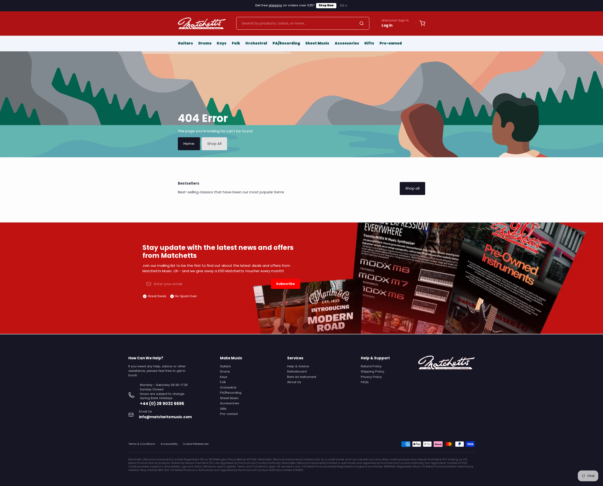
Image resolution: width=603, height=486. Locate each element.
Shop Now (326, 5)
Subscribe (285, 283)
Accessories (347, 43)
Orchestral (256, 43)
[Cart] (420, 23)
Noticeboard (297, 371)
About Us (294, 382)
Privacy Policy (371, 377)
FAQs (365, 382)
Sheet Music (317, 43)
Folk (236, 43)
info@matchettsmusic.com (165, 416)
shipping (275, 5)
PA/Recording (286, 43)
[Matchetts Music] (202, 23)
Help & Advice (298, 366)
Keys (221, 43)
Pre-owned (390, 43)
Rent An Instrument (301, 377)
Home (189, 143)
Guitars (185, 43)
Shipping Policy (372, 371)
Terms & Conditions (141, 444)
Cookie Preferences (196, 444)
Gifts (369, 43)
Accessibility (169, 444)
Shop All (214, 143)
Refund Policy (371, 366)
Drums (205, 43)
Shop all (412, 188)
